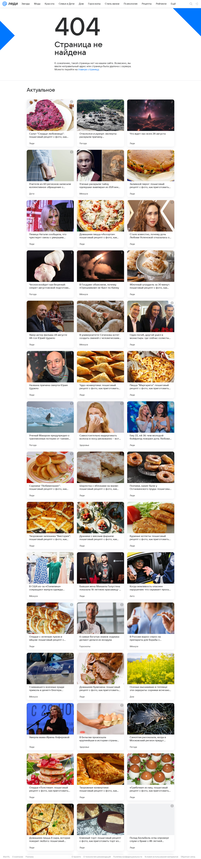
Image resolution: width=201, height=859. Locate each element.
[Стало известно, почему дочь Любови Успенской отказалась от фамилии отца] (150, 223)
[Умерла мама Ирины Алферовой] (50, 726)
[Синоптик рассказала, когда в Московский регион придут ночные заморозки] (150, 726)
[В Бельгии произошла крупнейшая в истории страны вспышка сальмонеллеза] (100, 726)
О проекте (76, 857)
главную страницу (88, 69)
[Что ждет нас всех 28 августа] (150, 123)
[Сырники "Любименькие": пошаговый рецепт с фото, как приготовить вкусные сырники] (50, 475)
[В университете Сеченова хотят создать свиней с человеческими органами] (100, 324)
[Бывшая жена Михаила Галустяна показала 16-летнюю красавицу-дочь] (100, 575)
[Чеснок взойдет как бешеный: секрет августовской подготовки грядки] (50, 274)
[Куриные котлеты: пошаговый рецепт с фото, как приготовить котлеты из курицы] (150, 525)
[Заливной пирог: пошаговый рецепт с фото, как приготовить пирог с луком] (150, 173)
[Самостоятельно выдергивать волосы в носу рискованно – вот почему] (100, 424)
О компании (17, 857)
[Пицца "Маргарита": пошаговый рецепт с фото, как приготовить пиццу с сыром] (150, 374)
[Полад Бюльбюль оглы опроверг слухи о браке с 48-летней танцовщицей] (150, 827)
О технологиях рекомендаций (97, 857)
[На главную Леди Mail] (12, 4)
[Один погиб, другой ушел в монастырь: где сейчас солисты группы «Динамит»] (150, 324)
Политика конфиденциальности (127, 857)
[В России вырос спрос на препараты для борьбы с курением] (150, 626)
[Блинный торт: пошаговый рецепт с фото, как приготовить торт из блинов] (100, 827)
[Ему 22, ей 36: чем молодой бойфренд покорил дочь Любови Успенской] (150, 424)
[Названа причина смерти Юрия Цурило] (50, 374)
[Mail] (5, 4)
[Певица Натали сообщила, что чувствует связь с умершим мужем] (50, 223)
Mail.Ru (6, 857)
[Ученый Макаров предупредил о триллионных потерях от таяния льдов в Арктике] (50, 424)
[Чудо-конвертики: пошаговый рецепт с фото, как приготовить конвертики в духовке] (100, 374)
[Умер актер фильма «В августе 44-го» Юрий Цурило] (50, 324)
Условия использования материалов (161, 857)
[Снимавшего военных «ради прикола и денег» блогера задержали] (50, 676)
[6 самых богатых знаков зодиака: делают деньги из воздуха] (100, 626)
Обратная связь (188, 857)
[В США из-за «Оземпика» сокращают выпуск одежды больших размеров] (50, 575)
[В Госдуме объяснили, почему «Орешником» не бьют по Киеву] (100, 274)
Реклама (30, 857)
